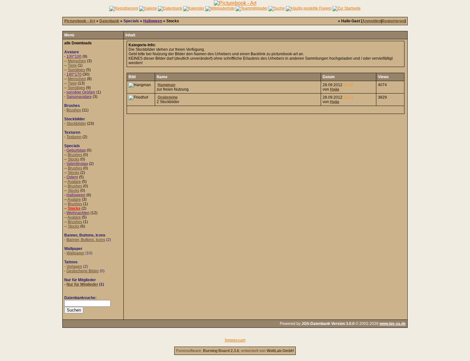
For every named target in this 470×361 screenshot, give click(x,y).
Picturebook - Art (79, 21)
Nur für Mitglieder (82, 284)
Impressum (235, 340)
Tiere (72, 65)
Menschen (77, 61)
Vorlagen (74, 266)
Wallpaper (75, 253)
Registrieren (393, 21)
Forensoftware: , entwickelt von (235, 351)
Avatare (74, 181)
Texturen (74, 137)
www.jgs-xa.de (393, 323)
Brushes (74, 110)
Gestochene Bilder (83, 271)
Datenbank (109, 21)
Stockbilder (76, 123)
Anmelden (371, 21)
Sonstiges (76, 70)
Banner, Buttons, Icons (86, 239)
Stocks (73, 159)
